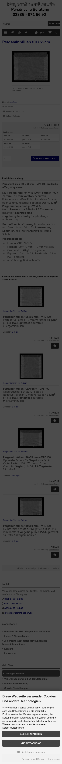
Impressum (54, 759)
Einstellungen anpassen (32, 752)
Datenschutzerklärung (33, 759)
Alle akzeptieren (31, 734)
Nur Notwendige (31, 743)
